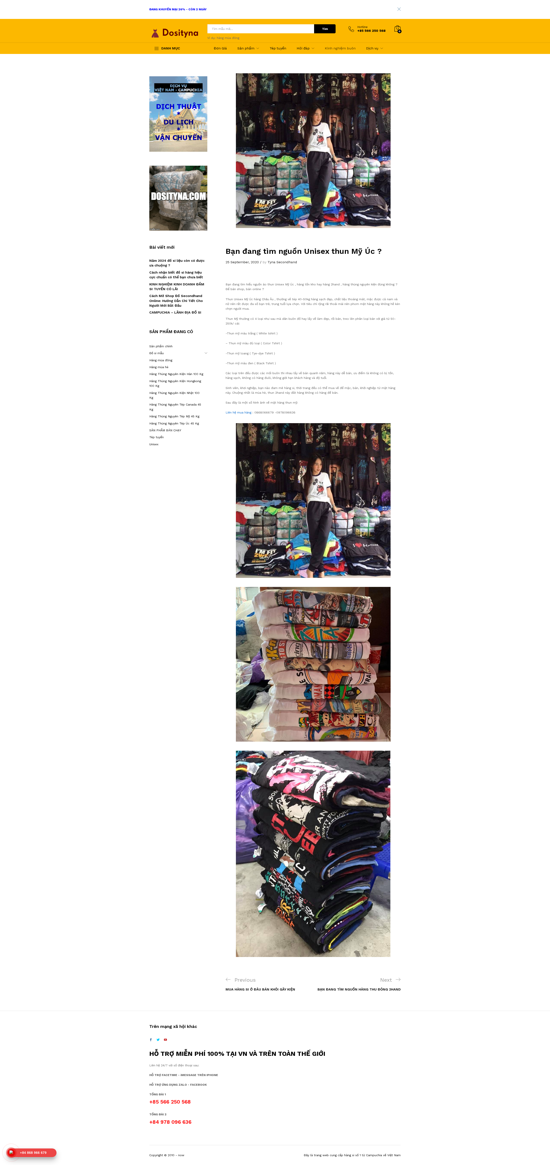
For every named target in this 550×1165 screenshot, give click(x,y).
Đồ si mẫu (156, 353)
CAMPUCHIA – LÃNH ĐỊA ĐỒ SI (175, 312)
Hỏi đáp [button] (303, 48)
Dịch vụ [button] (372, 48)
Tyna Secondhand (282, 262)
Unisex (153, 444)
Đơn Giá (220, 48)
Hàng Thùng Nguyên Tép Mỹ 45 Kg (174, 416)
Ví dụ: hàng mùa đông (223, 38)
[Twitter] (158, 1040)
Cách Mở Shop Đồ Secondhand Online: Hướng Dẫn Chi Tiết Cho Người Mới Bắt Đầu (176, 301)
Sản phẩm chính (161, 346)
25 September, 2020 (242, 262)
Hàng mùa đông (160, 360)
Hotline (362, 27)
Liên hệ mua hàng (238, 412)
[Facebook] (150, 1040)
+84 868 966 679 (33, 1152)
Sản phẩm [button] (245, 48)
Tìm (325, 29)
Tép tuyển (278, 48)
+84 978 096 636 (170, 1122)
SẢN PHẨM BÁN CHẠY (165, 430)
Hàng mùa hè (158, 367)
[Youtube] (165, 1040)
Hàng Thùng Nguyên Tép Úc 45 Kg (174, 423)
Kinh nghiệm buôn (340, 48)
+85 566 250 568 (170, 1102)
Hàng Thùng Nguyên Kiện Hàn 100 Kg (176, 374)
